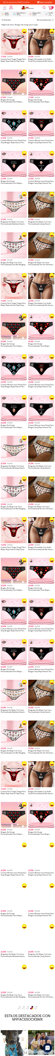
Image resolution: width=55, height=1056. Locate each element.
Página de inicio (7, 24)
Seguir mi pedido (46, 2)
